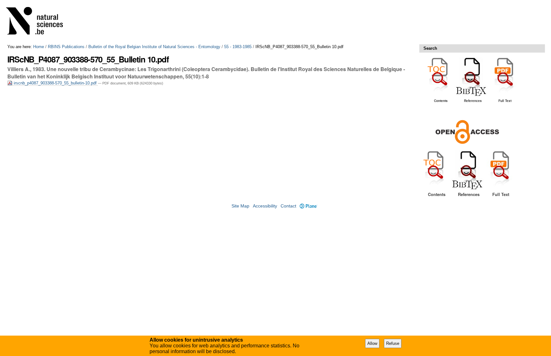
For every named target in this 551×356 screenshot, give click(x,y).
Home (38, 46)
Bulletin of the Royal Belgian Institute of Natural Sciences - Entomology (154, 46)
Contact (288, 206)
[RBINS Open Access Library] (38, 22)
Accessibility (265, 206)
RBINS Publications (66, 46)
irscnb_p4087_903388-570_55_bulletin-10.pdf (55, 83)
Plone (308, 206)
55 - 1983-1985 (238, 46)
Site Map (240, 206)
